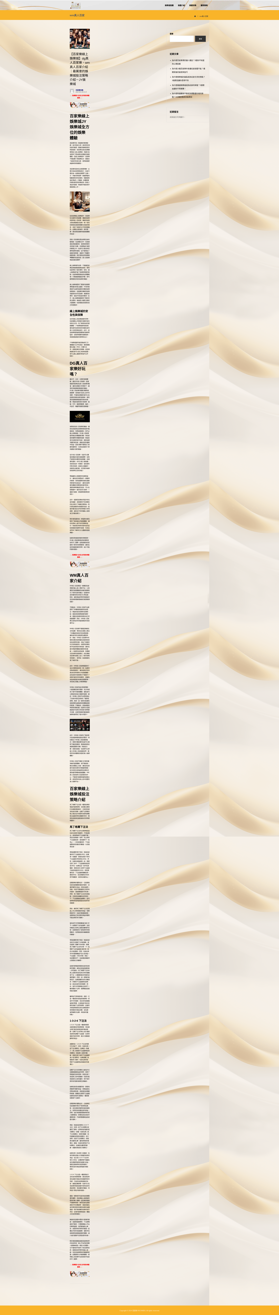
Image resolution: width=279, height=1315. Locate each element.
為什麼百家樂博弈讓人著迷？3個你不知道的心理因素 (188, 62)
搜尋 (171, 34)
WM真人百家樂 (74, 586)
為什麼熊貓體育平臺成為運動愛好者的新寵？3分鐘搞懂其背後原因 (187, 95)
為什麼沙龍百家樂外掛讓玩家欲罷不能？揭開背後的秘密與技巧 (188, 70)
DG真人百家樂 (80, 381)
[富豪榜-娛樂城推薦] (76, 5)
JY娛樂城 (78, 325)
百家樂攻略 (79, 90)
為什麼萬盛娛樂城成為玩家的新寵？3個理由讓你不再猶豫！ (188, 87)
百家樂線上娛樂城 (77, 216)
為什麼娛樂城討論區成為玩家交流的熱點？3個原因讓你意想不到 (188, 78)
